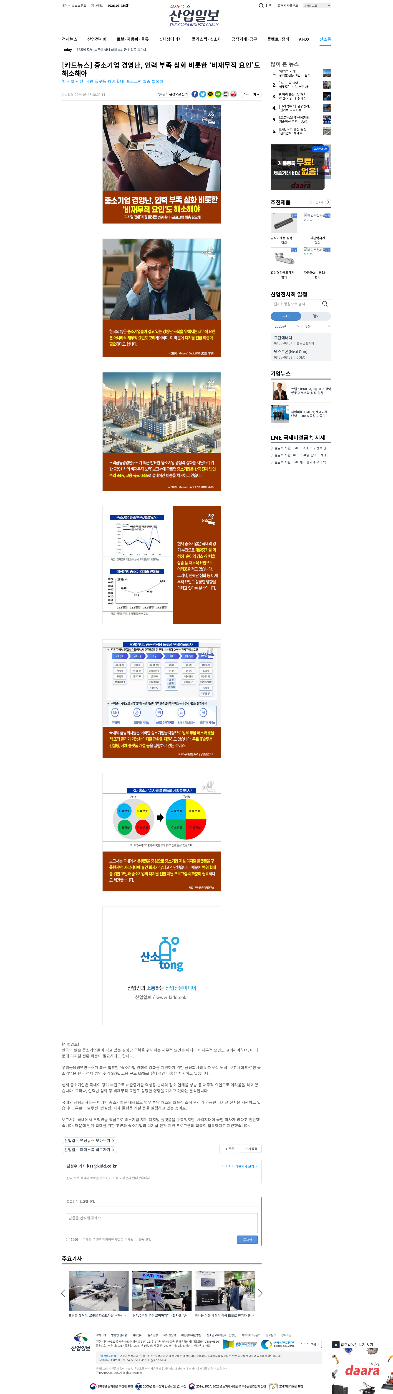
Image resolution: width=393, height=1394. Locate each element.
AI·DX (304, 39)
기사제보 (97, 5)
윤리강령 (153, 1335)
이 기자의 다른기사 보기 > (239, 1166)
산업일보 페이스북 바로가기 (87, 1149)
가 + (256, 94)
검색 (269, 5)
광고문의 (271, 1335)
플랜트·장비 (278, 39)
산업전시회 (97, 39)
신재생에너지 (170, 39)
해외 (316, 316)
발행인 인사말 (119, 1335)
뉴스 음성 (168, 94)
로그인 (247, 1239)
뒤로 (231, 1148)
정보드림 (286, 1335)
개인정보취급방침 (191, 1335)
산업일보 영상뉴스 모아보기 (87, 1140)
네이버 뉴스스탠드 (74, 5)
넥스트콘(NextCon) (290, 351)
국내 (286, 316)
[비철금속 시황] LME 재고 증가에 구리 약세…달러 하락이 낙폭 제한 (316, 462)
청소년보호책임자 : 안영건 (221, 1335)
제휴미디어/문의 (251, 1335)
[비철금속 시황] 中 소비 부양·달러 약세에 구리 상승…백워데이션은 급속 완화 (323, 455)
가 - (246, 94)
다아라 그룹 (309, 1344)
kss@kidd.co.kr (102, 1166)
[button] (225, 94)
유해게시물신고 (287, 5)
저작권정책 (169, 1335)
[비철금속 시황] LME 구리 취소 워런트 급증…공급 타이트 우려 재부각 (318, 448)
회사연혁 (137, 1335)
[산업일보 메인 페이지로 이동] (194, 15)
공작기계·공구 (244, 39)
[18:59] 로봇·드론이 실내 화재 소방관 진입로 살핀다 (111, 49)
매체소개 (101, 1335)
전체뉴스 (69, 39)
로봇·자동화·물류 (133, 39)
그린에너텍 (283, 337)
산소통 (325, 39)
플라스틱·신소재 (207, 39)
